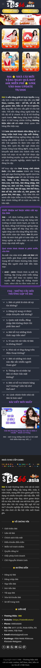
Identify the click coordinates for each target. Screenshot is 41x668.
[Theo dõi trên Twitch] (24, 647)
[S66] (20, 4)
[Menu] (3, 4)
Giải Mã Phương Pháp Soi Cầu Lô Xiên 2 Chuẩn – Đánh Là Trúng (20, 432)
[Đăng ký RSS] (12, 647)
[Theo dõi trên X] (4, 647)
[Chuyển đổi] (4, 302)
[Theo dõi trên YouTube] (16, 647)
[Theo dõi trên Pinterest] (8, 647)
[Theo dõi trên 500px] (20, 647)
